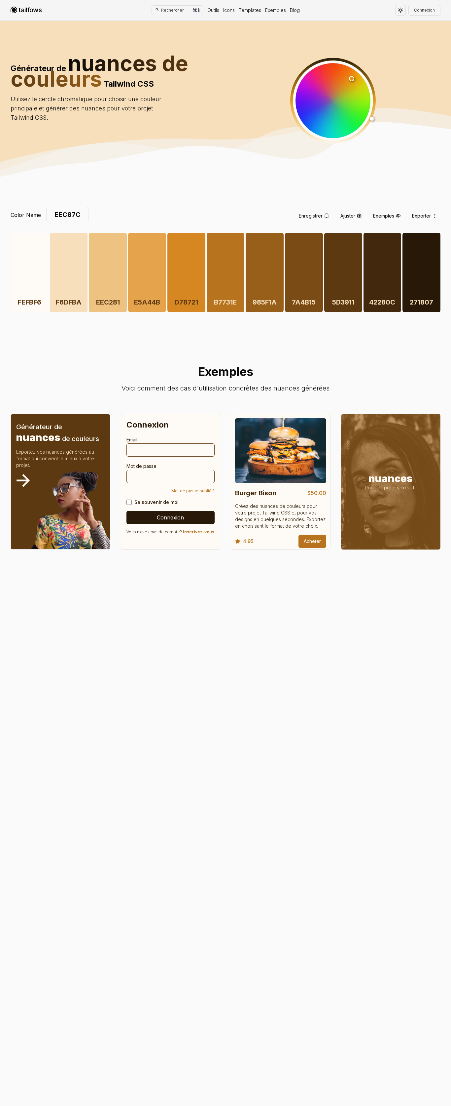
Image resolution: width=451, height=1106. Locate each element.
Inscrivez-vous (198, 531)
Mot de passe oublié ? (193, 490)
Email (131, 439)
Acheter (312, 541)
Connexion (424, 10)
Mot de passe (141, 466)
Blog (295, 10)
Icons (229, 10)
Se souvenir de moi (156, 502)
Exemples (275, 10)
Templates (250, 10)
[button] (332, 100)
